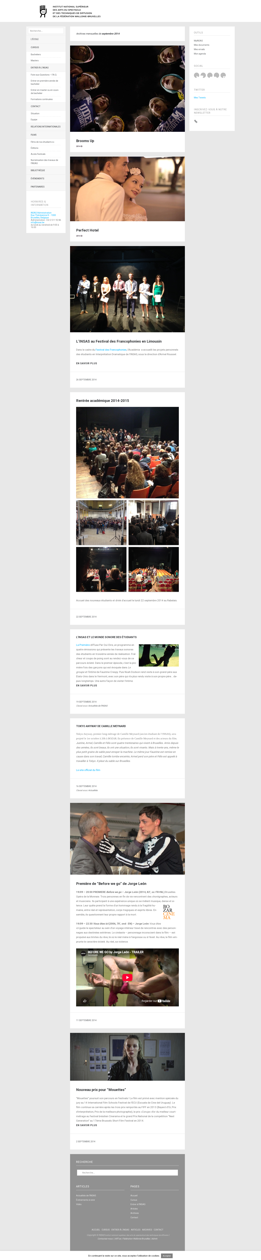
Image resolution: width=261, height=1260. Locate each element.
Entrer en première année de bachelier (44, 82)
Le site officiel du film (88, 770)
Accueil (133, 1195)
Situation (35, 113)
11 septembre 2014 (86, 1020)
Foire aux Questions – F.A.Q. (44, 75)
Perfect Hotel (87, 230)
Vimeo (216, 75)
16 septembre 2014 (86, 786)
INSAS (70, 11)
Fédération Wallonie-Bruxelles (136, 1238)
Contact (35, 106)
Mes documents (201, 45)
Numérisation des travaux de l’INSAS (44, 161)
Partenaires (38, 187)
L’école (35, 39)
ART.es (118, 1238)
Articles (134, 1208)
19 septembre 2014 (86, 702)
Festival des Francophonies (111, 349)
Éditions (34, 148)
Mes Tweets (200, 97)
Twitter (196, 75)
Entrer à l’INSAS (40, 67)
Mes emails (199, 49)
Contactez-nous (105, 1238)
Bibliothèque (38, 170)
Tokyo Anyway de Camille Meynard (101, 726)
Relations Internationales (46, 126)
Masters (35, 60)
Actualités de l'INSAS (97, 706)
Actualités (93, 790)
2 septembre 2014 (85, 1141)
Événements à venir (85, 1200)
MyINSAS (198, 40)
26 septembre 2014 (86, 379)
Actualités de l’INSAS (86, 1195)
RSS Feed (223, 75)
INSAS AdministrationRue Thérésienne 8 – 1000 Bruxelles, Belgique (43, 215)
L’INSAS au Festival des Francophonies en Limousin (119, 341)
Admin (154, 1238)
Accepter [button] (167, 1256)
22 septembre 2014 (86, 617)
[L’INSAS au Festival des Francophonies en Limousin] (127, 331)
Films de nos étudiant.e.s (42, 142)
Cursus (35, 47)
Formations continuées (42, 99)
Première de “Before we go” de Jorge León (111, 884)
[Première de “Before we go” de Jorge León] (127, 873)
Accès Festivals (38, 154)
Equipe (34, 119)
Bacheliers (36, 54)
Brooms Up (85, 141)
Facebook (203, 75)
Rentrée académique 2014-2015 (102, 401)
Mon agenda (200, 54)
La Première (83, 644)
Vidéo (79, 1204)
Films (34, 135)
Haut (127, 1248)
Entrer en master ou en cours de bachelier (44, 91)
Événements (37, 178)
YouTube (210, 75)
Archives (134, 1213)
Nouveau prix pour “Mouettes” (101, 1090)
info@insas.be (37, 222)
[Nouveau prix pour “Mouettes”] (127, 1079)
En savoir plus (86, 363)
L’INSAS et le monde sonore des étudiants (106, 637)
